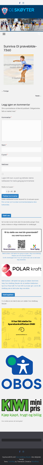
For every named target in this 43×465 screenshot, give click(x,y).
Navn (4, 145)
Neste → (38, 96)
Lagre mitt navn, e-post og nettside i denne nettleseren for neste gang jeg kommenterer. (18, 179)
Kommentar (6, 117)
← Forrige (5, 91)
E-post (5, 155)
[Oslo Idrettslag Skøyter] (21, 19)
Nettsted (5, 164)
